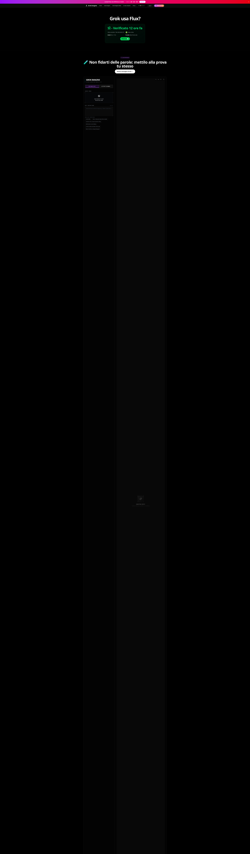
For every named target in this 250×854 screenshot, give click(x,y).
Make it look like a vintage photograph (93, 129)
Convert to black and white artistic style (93, 126)
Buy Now (142, 1)
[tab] (92, 86)
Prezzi (134, 5)
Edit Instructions (89, 105)
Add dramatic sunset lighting (91, 124)
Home (100, 5)
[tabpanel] (99, 110)
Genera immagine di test (124, 71)
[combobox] (142, 5)
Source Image (88, 91)
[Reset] (164, 79)
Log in (150, 5)
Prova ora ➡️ (125, 39)
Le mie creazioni (126, 5)
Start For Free (160, 5)
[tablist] (99, 86)
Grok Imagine (107, 5)
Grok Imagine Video (116, 5)
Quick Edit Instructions (90, 117)
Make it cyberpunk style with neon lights (100, 119)
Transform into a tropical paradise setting (93, 121)
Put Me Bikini (88, 119)
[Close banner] (248, 2)
